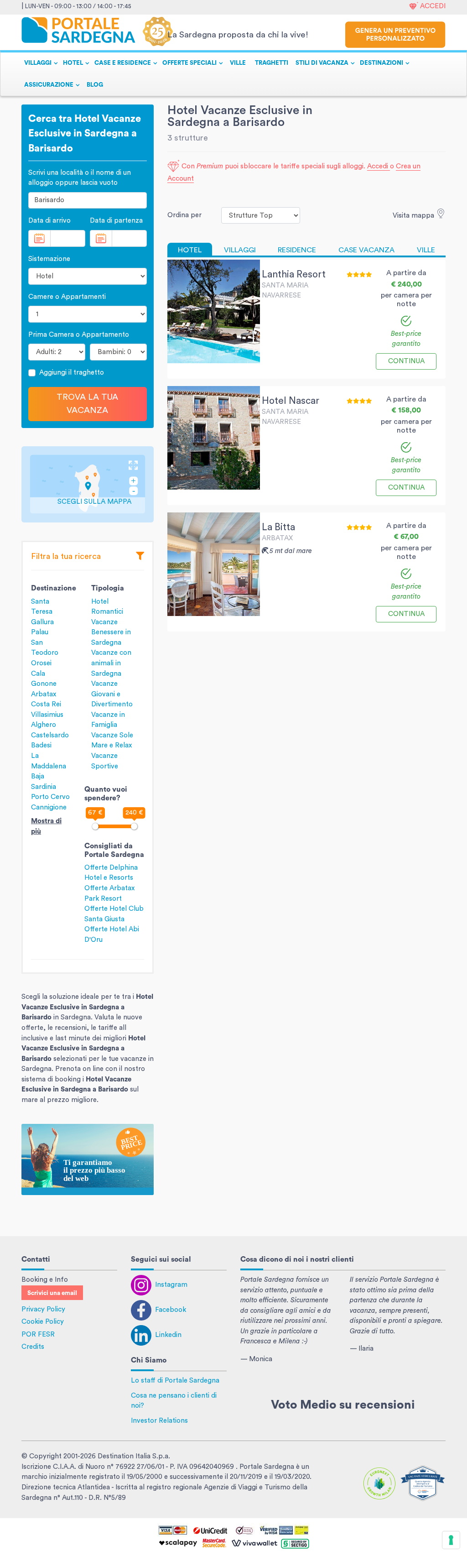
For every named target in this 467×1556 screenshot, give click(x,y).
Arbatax (43, 694)
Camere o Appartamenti (67, 296)
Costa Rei (46, 704)
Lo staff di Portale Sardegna (175, 1380)
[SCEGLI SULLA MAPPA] (87, 483)
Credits (32, 1346)
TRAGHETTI (271, 63)
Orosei (41, 663)
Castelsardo (50, 735)
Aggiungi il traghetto (71, 372)
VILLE (238, 63)
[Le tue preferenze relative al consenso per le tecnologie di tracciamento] (451, 1540)
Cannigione (49, 807)
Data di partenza (116, 220)
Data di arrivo (49, 220)
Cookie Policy (42, 1321)
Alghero (43, 724)
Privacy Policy (43, 1309)
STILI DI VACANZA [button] (322, 63)
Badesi (41, 745)
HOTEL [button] (73, 63)
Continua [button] (406, 361)
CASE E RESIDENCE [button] (122, 63)
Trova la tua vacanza (87, 403)
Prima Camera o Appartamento (78, 334)
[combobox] (87, 200)
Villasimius (47, 714)
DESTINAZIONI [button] (381, 63)
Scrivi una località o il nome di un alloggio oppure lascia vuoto (79, 178)
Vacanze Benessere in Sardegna (111, 632)
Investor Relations (159, 1420)
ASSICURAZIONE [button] (48, 85)
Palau (39, 632)
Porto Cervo (50, 797)
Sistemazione (49, 259)
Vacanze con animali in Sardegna (111, 663)
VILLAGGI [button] (38, 63)
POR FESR (38, 1334)
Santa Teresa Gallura (42, 612)
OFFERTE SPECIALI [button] (189, 63)
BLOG (95, 85)
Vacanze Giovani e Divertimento (112, 694)
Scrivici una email (52, 1293)
